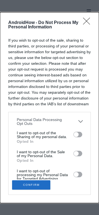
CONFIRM (31, 184)
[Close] (88, 23)
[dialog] (49, 107)
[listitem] (49, 121)
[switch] (77, 134)
